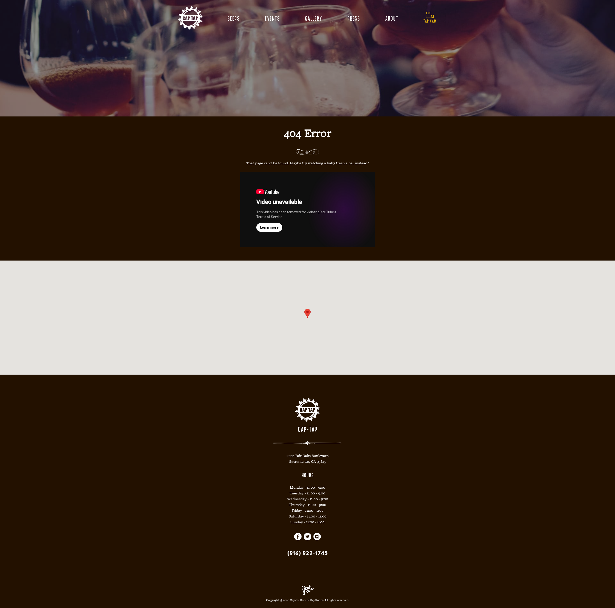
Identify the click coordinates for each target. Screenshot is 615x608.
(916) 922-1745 (307, 553)
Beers (233, 18)
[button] (307, 313)
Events (272, 18)
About (391, 18)
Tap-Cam (429, 20)
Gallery (313, 18)
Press (353, 18)
